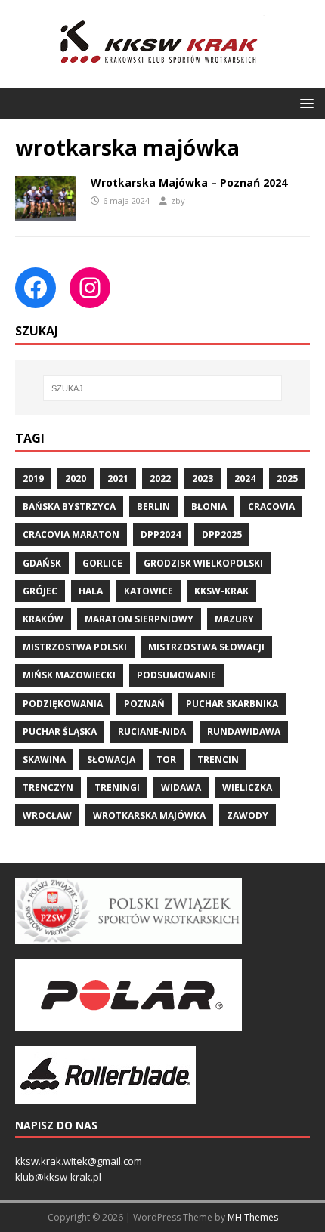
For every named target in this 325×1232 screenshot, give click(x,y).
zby (178, 200)
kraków (43, 619)
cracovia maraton (71, 534)
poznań (144, 703)
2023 (202, 478)
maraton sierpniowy (139, 619)
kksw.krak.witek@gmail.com (78, 1161)
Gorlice (102, 563)
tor (166, 759)
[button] (304, 102)
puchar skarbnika (232, 703)
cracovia (271, 506)
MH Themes (253, 1217)
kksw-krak (221, 591)
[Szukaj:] (163, 388)
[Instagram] (90, 287)
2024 (244, 478)
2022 (160, 478)
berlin (153, 506)
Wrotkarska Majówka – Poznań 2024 (189, 182)
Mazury (234, 619)
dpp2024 (161, 534)
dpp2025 (222, 534)
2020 (75, 478)
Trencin (218, 759)
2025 (287, 478)
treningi (117, 787)
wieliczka (247, 787)
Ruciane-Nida (152, 731)
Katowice (148, 591)
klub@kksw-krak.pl (58, 1177)
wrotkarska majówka (149, 815)
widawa (181, 787)
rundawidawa (243, 731)
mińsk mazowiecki (69, 674)
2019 (33, 478)
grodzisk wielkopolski (203, 563)
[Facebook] (35, 287)
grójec (40, 591)
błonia (209, 506)
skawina (44, 759)
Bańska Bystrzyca (69, 506)
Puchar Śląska (60, 731)
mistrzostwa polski (75, 647)
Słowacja (111, 759)
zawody (247, 815)
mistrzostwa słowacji (206, 647)
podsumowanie (176, 674)
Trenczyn (48, 787)
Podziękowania (63, 703)
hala (91, 591)
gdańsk (42, 563)
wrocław (47, 815)
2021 (117, 478)
